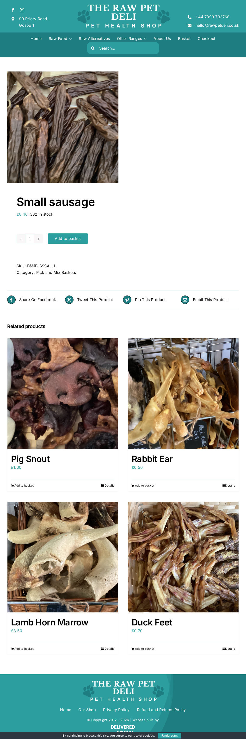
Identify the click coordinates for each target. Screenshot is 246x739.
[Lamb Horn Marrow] (62, 557)
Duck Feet (152, 622)
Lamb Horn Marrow (49, 622)
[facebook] (13, 10)
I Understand (169, 735)
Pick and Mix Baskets (56, 272)
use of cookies (144, 735)
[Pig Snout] (62, 393)
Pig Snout (30, 459)
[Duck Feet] (183, 557)
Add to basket (68, 238)
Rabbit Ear (152, 459)
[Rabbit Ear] (183, 393)
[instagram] (22, 10)
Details (109, 485)
